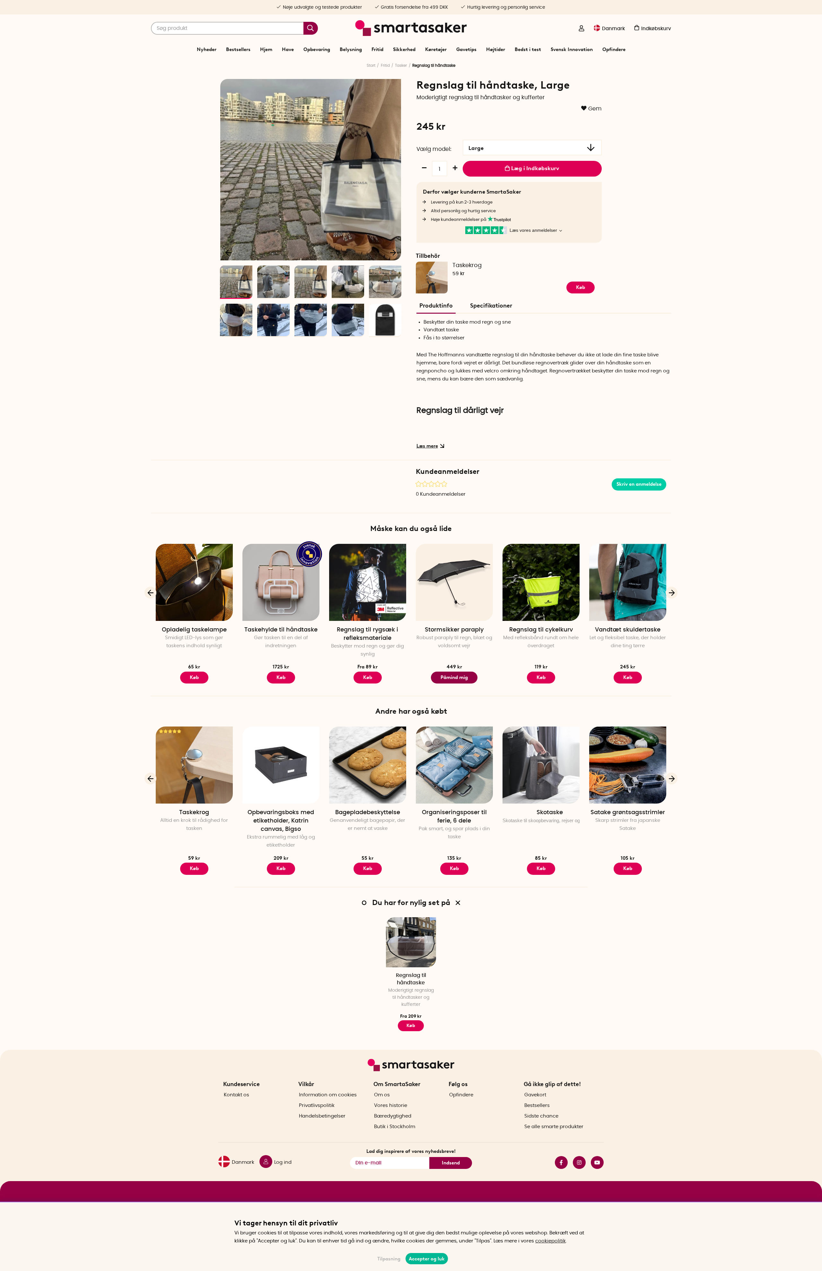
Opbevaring (316, 49)
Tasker (401, 65)
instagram (577, 1162)
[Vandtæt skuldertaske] (627, 582)
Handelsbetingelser (322, 1116)
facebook (559, 1162)
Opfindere (613, 49)
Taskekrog (467, 265)
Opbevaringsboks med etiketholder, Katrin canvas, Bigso (281, 821)
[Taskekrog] (194, 765)
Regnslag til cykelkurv (541, 630)
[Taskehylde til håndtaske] (280, 582)
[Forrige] (229, 252)
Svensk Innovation (572, 49)
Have (288, 49)
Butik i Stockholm (394, 1126)
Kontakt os (236, 1095)
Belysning (351, 49)
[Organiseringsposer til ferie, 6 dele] (454, 765)
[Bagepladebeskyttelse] (367, 765)
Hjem (266, 49)
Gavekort (535, 1095)
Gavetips (466, 49)
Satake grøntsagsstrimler (627, 812)
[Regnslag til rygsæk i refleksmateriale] (367, 582)
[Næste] (393, 252)
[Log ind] (581, 29)
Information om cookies (328, 1095)
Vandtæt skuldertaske (627, 630)
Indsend (451, 1163)
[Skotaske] (541, 765)
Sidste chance (541, 1116)
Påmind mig (454, 677)
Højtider (495, 49)
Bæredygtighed (392, 1116)
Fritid (377, 49)
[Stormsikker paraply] (454, 582)
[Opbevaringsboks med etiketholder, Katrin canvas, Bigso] (280, 765)
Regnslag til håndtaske (411, 979)
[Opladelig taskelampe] (194, 582)
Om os (382, 1095)
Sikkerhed (404, 49)
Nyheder (206, 49)
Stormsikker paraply (454, 630)
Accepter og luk (427, 1259)
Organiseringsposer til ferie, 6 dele (454, 817)
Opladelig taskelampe (194, 630)
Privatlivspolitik (317, 1105)
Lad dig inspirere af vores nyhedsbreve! (411, 1151)
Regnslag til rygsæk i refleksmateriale (367, 634)
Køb (280, 677)
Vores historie (390, 1105)
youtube (595, 1162)
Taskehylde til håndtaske (281, 630)
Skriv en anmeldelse (638, 484)
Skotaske (550, 812)
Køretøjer (436, 49)
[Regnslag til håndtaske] (411, 942)
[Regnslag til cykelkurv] (541, 582)
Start (371, 65)
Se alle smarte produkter (553, 1126)
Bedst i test (528, 49)
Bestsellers (238, 49)
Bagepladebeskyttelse (367, 812)
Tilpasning (388, 1259)
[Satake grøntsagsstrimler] (627, 765)
